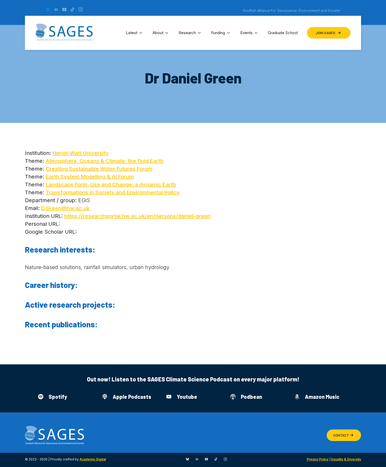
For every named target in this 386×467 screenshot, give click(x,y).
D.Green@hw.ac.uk (65, 208)
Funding (218, 32)
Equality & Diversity (346, 459)
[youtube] (64, 9)
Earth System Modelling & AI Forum (90, 177)
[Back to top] (375, 456)
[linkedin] (56, 9)
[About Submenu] (168, 32)
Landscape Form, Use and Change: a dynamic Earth (111, 184)
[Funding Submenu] (230, 32)
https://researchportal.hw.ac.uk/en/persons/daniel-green (137, 216)
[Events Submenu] (258, 32)
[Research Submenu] (201, 32)
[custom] (48, 9)
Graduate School (283, 32)
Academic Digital (93, 459)
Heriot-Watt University (81, 153)
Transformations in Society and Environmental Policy (113, 192)
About (158, 32)
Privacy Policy (317, 459)
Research (187, 32)
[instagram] (81, 9)
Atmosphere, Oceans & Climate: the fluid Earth (104, 161)
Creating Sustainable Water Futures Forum (99, 169)
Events (246, 32)
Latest (131, 32)
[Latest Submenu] (142, 32)
